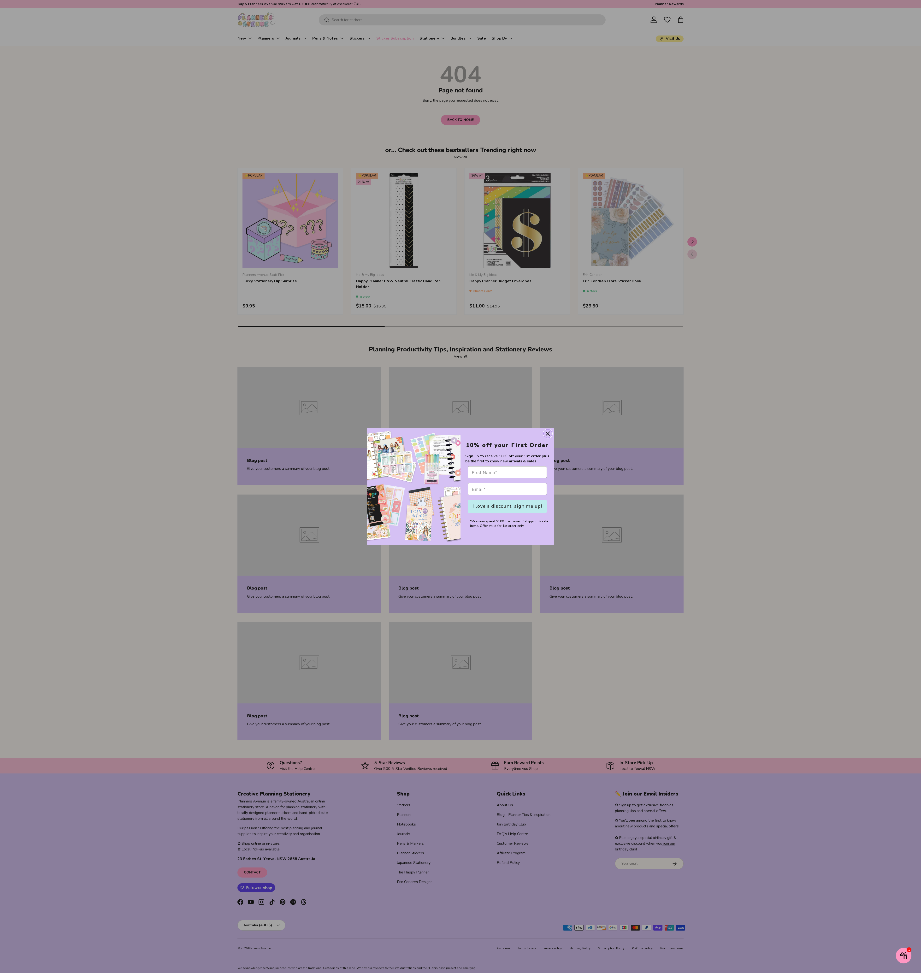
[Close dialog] (547, 433)
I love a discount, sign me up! (507, 506)
